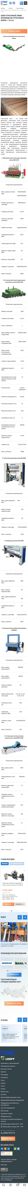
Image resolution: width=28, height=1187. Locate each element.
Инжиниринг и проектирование (10, 1063)
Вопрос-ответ (5, 1091)
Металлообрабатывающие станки (11, 1097)
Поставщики (4, 1074)
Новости (3, 1083)
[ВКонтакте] (2, 1148)
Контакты (3, 1094)
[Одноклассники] (5, 1148)
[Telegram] (18, 1148)
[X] (12, 1148)
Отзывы (4, 1020)
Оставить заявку (14, 31)
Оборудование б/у (6, 1116)
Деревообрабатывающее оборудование (12, 1100)
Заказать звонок (8, 1138)
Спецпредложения (17, 863)
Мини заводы (20, 8)
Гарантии (3, 1071)
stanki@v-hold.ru (8, 1145)
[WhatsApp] (15, 1148)
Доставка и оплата (6, 1069)
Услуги (3, 1080)
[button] (21, 3)
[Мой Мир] (8, 1148)
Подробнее (19, 904)
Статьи (3, 1086)
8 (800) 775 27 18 (9, 1133)
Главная (3, 8)
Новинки (5, 863)
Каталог (11, 8)
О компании (4, 1077)
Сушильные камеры (6, 1113)
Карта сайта (4, 1164)
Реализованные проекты (8, 1066)
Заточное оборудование (8, 1108)
